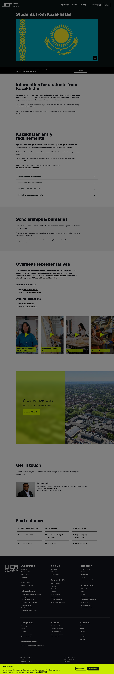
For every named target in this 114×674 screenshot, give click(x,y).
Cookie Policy (43, 672)
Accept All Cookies (93, 668)
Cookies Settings (80, 668)
